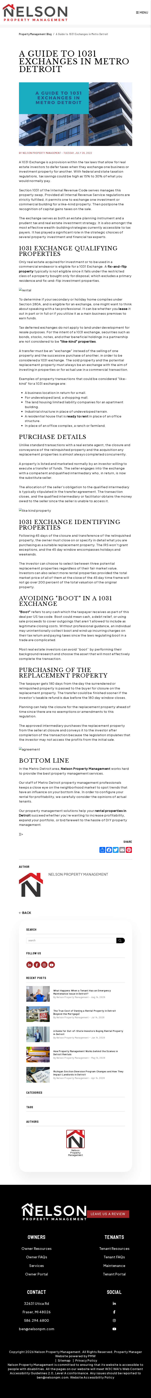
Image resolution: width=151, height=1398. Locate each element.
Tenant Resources (114, 1248)
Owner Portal (36, 1274)
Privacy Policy (86, 1360)
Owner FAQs (36, 1257)
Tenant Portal (114, 1274)
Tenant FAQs (114, 1257)
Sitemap (64, 1360)
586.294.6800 (36, 1320)
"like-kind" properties (78, 341)
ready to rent (77, 416)
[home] (35, 12)
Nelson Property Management (85, 768)
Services (36, 1265)
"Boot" (25, 612)
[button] (29, 964)
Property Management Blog (35, 34)
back (26, 913)
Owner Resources (37, 1248)
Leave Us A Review (108, 1214)
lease (123, 309)
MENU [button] (143, 12)
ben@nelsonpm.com (36, 1329)
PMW (92, 1356)
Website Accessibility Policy (92, 1377)
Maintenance (114, 1265)
